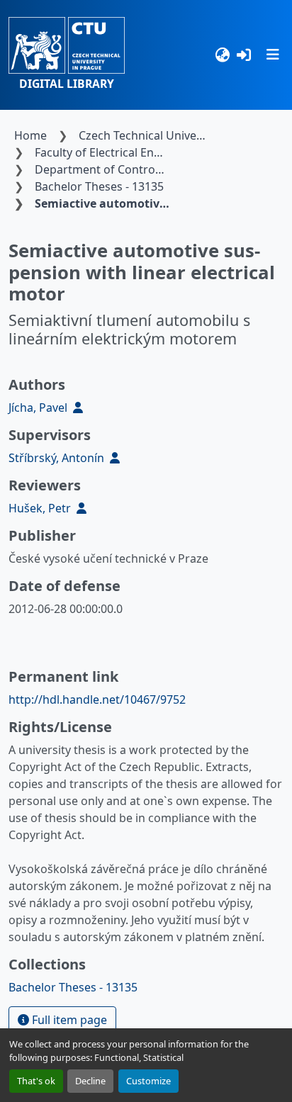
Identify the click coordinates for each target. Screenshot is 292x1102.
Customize (148, 1080)
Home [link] (30, 135)
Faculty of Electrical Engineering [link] (103, 152)
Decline (90, 1080)
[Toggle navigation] (272, 54)
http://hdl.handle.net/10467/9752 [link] (97, 699)
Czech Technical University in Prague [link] (147, 135)
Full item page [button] (68, 1020)
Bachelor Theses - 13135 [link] (99, 186)
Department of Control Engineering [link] (103, 169)
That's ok (36, 1080)
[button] (67, 55)
